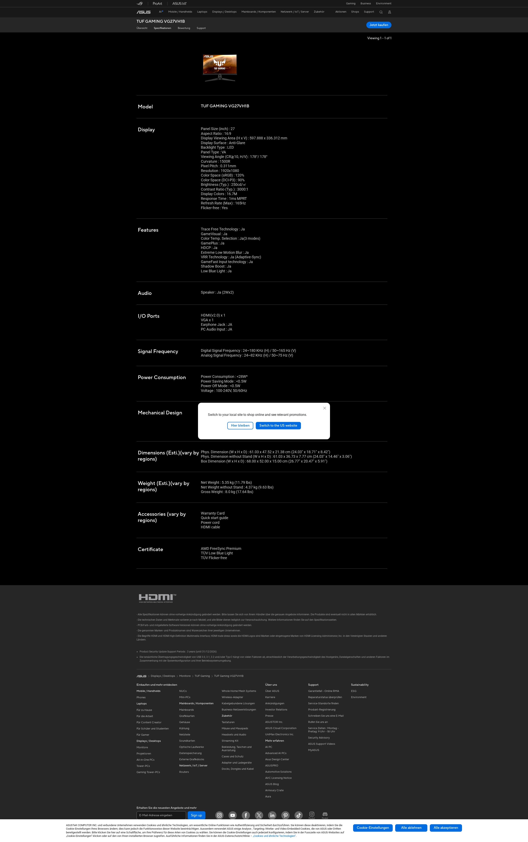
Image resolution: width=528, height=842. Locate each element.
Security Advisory (319, 737)
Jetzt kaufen (379, 25)
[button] (351, 3)
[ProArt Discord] (325, 815)
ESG (353, 691)
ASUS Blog (272, 784)
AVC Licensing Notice (278, 778)
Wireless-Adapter (232, 697)
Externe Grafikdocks (191, 759)
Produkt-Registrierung (322, 709)
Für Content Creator (149, 722)
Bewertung (184, 28)
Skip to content (139, 12)
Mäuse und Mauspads (235, 728)
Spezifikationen (162, 28)
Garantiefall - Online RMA (323, 691)
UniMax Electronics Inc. (279, 734)
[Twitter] (259, 815)
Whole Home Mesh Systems (239, 691)
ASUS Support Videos (321, 744)
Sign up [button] (196, 815)
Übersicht (142, 28)
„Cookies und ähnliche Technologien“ (274, 835)
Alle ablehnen (411, 828)
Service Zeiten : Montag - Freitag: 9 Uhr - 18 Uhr (323, 730)
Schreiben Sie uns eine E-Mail (326, 715)
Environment (383, 3)
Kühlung (184, 728)
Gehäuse (184, 722)
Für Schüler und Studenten (153, 728)
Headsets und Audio (234, 734)
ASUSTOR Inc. (274, 722)
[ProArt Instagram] (312, 815)
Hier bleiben (240, 425)
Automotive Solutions (278, 771)
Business (366, 3)
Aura (268, 796)
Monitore (142, 747)
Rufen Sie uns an (318, 722)
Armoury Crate (274, 790)
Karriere (270, 697)
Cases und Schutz (232, 756)
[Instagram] (219, 815)
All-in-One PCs (145, 759)
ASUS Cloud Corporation (280, 728)
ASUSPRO (271, 765)
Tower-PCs (143, 766)
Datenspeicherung (190, 753)
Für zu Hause (144, 710)
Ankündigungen (274, 703)
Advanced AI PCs (275, 753)
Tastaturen (228, 722)
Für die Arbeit (145, 716)
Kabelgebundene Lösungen (238, 703)
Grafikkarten (186, 716)
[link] (144, 12)
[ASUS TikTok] (299, 815)
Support (201, 28)
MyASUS (313, 750)
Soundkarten (187, 740)
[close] (324, 408)
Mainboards (186, 710)
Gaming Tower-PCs (148, 772)
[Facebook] (246, 815)
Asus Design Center (277, 759)
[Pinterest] (285, 815)
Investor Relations (276, 709)
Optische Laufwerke (191, 747)
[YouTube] (233, 815)
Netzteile (184, 734)
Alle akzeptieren (446, 828)
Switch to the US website (278, 425)
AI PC (268, 747)
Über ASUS (272, 691)
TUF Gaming (202, 676)
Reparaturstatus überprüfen (325, 697)
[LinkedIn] (272, 815)
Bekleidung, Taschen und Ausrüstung (237, 748)
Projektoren (144, 753)
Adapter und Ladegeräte (237, 762)
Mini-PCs (184, 697)
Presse (269, 715)
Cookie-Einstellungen (373, 828)
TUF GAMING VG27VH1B (161, 21)
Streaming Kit (230, 740)
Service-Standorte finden (323, 703)
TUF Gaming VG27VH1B (229, 676)
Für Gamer (143, 734)
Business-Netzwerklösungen (239, 709)
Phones (141, 697)
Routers (184, 772)
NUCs (183, 691)
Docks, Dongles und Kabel (238, 769)
